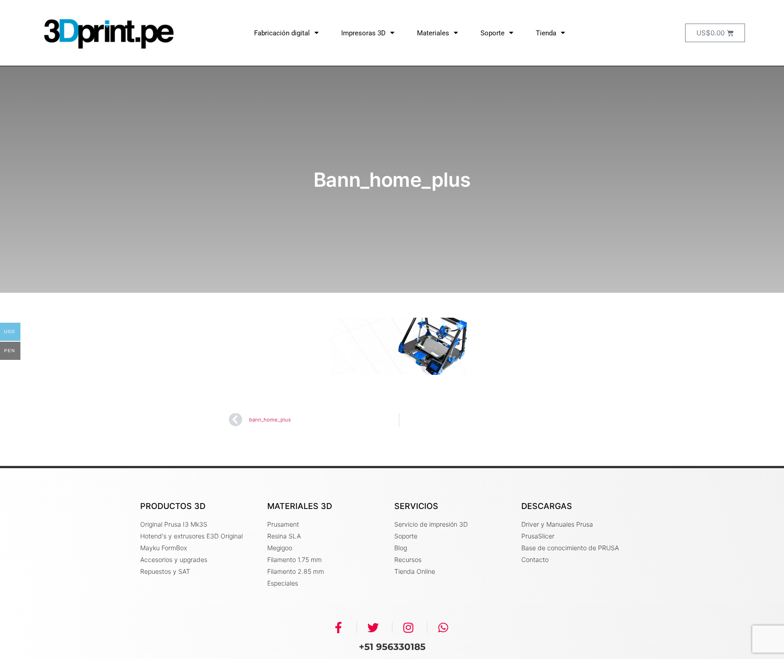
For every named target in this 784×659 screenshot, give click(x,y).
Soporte (492, 33)
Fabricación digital (282, 33)
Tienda (546, 33)
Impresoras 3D (363, 33)
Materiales (433, 33)
